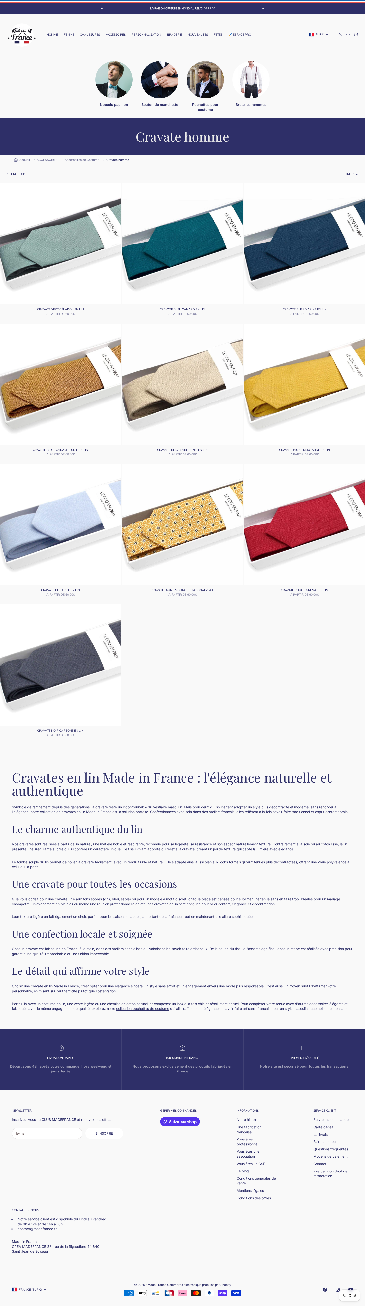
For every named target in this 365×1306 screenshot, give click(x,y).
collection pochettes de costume (142, 1008)
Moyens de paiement (330, 1156)
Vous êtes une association (248, 1153)
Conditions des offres (254, 1198)
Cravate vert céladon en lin (60, 309)
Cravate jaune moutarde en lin (304, 450)
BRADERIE (174, 35)
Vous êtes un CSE (251, 1164)
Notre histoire (247, 1119)
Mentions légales (250, 1190)
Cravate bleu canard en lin (182, 309)
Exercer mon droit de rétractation (330, 1173)
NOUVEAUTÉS (198, 35)
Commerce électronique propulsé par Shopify (199, 1285)
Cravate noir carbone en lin (60, 731)
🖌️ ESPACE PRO (239, 35)
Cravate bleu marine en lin (305, 309)
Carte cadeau (324, 1127)
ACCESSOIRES (116, 35)
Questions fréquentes (330, 1149)
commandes (187, 1111)
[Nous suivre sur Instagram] (337, 1289)
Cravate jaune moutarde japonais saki (182, 590)
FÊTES (218, 35)
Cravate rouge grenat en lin (304, 590)
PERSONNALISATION (146, 35)
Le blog (243, 1171)
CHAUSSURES (90, 35)
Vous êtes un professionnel (247, 1141)
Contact (319, 1164)
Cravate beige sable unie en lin (182, 450)
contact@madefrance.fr (37, 1229)
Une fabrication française (249, 1129)
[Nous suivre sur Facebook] (324, 1289)
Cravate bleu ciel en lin (60, 590)
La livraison (322, 1134)
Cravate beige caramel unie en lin (60, 450)
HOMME (52, 35)
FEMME (69, 35)
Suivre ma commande (331, 1119)
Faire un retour (325, 1141)
